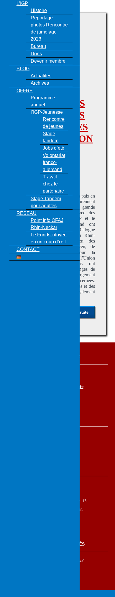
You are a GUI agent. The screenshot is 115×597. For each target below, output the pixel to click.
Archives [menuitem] (40, 83)
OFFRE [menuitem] (25, 90)
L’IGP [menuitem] (22, 3)
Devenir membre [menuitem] (48, 60)
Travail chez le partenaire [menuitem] (53, 183)
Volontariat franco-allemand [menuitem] (54, 162)
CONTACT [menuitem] (28, 249)
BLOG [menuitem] (23, 68)
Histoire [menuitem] (39, 10)
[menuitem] (19, 256)
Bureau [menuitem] (38, 46)
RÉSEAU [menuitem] (27, 213)
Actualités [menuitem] (41, 75)
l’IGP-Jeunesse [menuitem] (47, 112)
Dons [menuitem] (36, 53)
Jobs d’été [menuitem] (53, 148)
